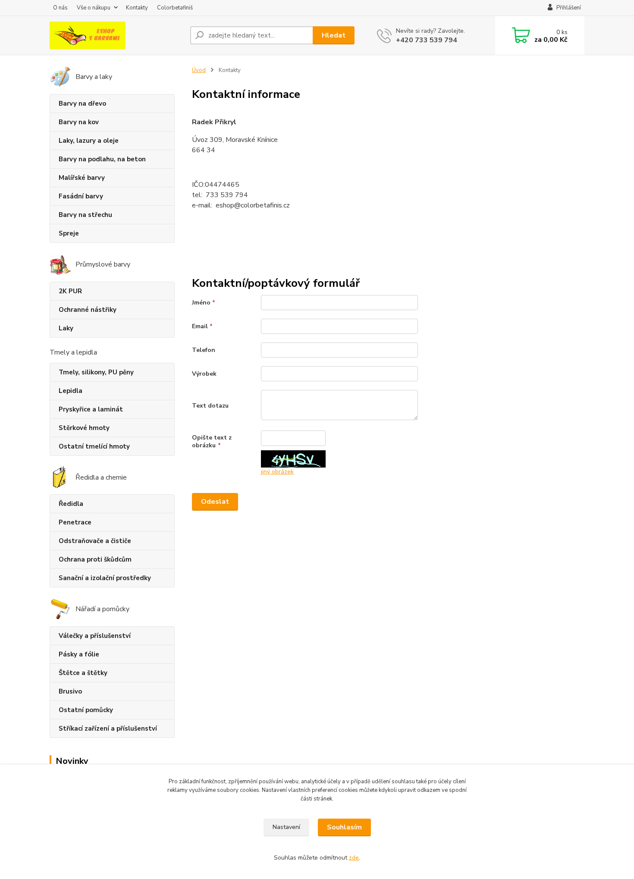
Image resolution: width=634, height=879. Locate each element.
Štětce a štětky (83, 673)
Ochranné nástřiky (87, 309)
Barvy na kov (79, 122)
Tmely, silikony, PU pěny (96, 372)
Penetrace (75, 522)
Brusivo (70, 691)
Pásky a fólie (79, 654)
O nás (60, 8)
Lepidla (70, 390)
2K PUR (70, 291)
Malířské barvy (82, 177)
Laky (66, 328)
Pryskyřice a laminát (91, 409)
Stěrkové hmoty (84, 428)
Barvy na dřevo (82, 103)
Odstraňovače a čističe (95, 541)
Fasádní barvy (81, 196)
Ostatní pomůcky (86, 710)
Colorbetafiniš (175, 8)
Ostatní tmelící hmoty (94, 446)
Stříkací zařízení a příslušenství (108, 728)
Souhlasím (344, 827)
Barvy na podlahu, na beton (102, 159)
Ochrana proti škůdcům (95, 559)
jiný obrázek (277, 472)
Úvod (199, 70)
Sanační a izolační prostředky (105, 578)
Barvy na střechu (85, 214)
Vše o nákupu (93, 8)
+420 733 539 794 (426, 40)
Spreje (69, 233)
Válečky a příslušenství (95, 635)
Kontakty (137, 8)
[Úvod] (116, 35)
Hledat (333, 35)
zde (354, 858)
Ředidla (71, 503)
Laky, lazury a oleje (89, 140)
